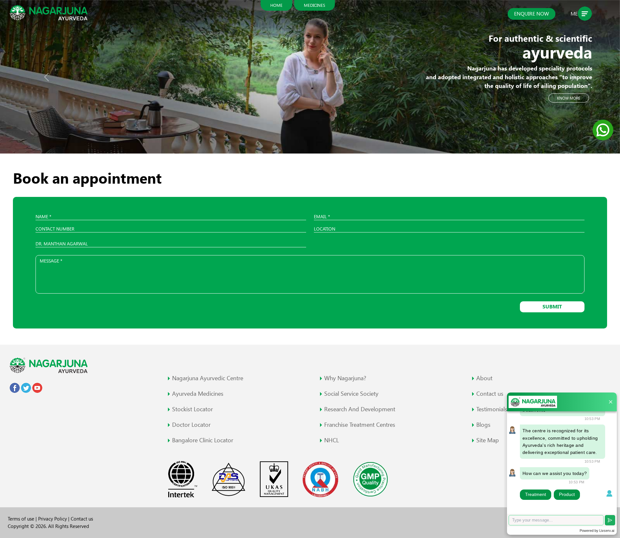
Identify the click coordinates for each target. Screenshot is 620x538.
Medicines (314, 5)
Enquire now (531, 14)
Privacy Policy (53, 519)
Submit (552, 307)
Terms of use (22, 519)
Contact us (82, 519)
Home (276, 5)
